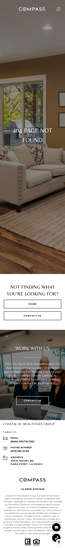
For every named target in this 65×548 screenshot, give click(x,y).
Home (32, 304)
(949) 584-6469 (20, 451)
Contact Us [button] (33, 315)
